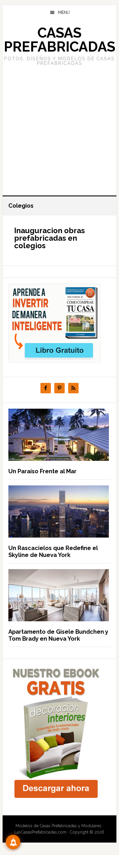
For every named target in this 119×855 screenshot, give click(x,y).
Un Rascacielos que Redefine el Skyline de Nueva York (53, 551)
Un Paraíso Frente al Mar (42, 471)
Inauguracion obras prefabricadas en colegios (49, 238)
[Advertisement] (59, 130)
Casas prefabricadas (59, 40)
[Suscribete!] (13, 842)
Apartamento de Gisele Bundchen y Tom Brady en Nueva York (58, 635)
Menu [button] (64, 12)
